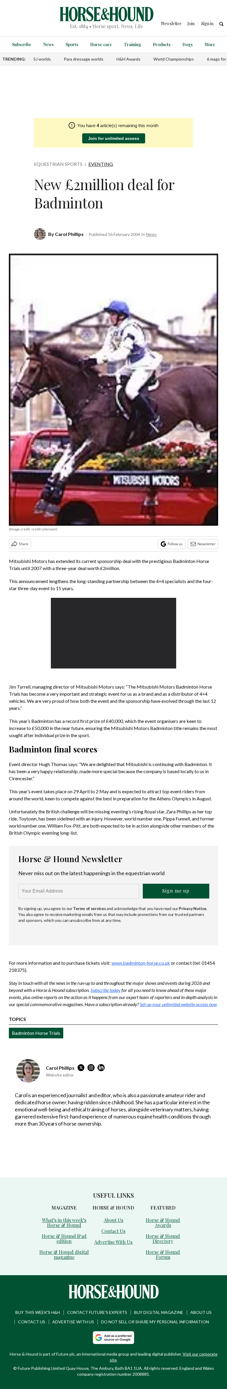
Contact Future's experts (97, 1312)
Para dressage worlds (83, 58)
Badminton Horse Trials (36, 1033)
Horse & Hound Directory (163, 1238)
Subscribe (21, 44)
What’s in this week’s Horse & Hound (64, 1222)
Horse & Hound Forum (163, 1254)
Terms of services (90, 908)
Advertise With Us (113, 1242)
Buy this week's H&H (37, 1312)
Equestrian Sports (58, 164)
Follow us (175, 543)
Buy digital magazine (158, 1312)
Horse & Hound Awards (163, 1222)
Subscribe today (105, 990)
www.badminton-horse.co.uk (140, 963)
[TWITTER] (82, 1067)
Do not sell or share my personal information (155, 1321)
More (210, 44)
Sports (72, 44)
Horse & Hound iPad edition (64, 1238)
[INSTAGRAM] (92, 1067)
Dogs (187, 44)
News (48, 44)
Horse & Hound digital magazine (64, 1254)
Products (162, 44)
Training (132, 44)
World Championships (173, 58)
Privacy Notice (192, 908)
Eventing (100, 164)
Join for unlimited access (113, 138)
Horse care (101, 44)
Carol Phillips (69, 234)
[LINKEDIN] (103, 1067)
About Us (113, 1220)
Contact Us (113, 1231)
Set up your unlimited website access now (178, 1004)
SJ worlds (42, 58)
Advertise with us (73, 1321)
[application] (113, 633)
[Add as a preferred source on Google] (113, 1337)
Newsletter (206, 543)
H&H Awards (128, 58)
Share (23, 543)
